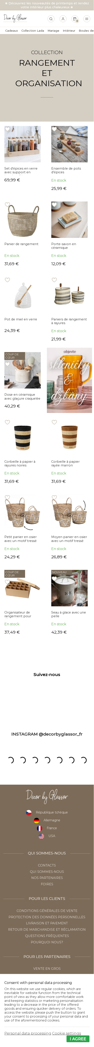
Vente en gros (47, 969)
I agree (78, 1039)
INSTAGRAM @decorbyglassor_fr (46, 734)
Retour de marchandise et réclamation (47, 930)
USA (51, 836)
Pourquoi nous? (47, 942)
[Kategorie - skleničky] (69, 380)
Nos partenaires (47, 878)
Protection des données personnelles (47, 917)
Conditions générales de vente (47, 911)
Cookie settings (66, 1033)
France (52, 828)
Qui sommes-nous (47, 872)
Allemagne (52, 820)
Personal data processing (27, 1033)
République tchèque (52, 812)
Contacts (47, 865)
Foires (47, 884)
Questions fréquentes (47, 936)
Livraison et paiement (47, 923)
